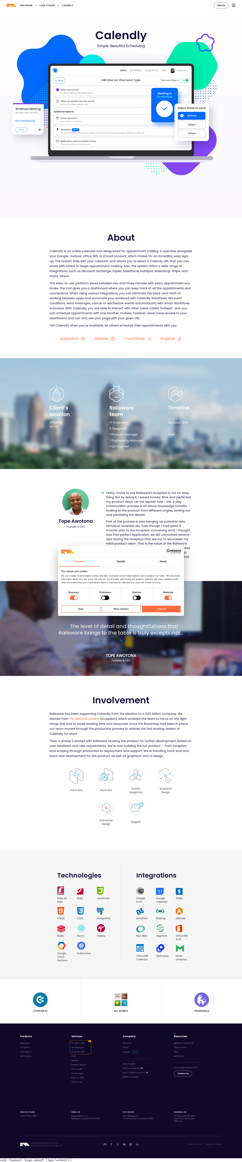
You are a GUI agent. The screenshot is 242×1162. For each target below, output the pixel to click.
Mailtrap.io (25, 1043)
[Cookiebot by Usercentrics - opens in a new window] (168, 551)
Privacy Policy (195, 1144)
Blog (176, 1051)
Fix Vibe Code (77, 1043)
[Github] (104, 1144)
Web (73, 1056)
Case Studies (129, 1063)
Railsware (26, 5)
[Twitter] (117, 1144)
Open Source (180, 1047)
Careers (126, 1052)
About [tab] (163, 561)
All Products (26, 1056)
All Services (76, 1082)
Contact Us (183, 1073)
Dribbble (101, 338)
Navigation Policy (213, 1144)
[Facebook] (111, 1144)
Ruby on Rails (77, 1077)
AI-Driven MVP (78, 1051)
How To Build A (134, 1072)
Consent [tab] (79, 561)
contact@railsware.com (185, 1067)
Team (126, 1047)
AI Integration (77, 1047)
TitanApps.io (26, 1051)
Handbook (179, 1056)
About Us (127, 1043)
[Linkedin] (137, 1144)
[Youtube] (124, 1144)
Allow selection (121, 609)
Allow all (161, 609)
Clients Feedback (131, 1068)
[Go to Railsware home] (11, 5)
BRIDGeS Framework (183, 1043)
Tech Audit (76, 1069)
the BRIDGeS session (84, 719)
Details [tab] (121, 561)
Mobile (74, 1060)
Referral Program (131, 1076)
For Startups (77, 1073)
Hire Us (221, 5)
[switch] (105, 598)
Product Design (78, 1064)
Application (70, 338)
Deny (80, 609)
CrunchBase (135, 338)
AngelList (168, 338)
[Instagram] (130, 1144)
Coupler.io (25, 1047)
